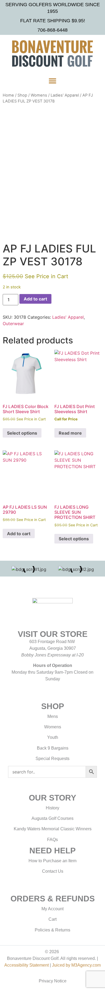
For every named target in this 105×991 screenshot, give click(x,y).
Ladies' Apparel (65, 95)
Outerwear (13, 323)
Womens (39, 95)
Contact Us (52, 871)
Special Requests (52, 758)
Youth (52, 737)
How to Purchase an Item (52, 860)
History (52, 808)
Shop (22, 95)
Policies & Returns (52, 930)
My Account (52, 908)
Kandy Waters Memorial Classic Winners (53, 829)
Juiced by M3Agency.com (76, 965)
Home (8, 95)
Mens (52, 716)
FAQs (52, 839)
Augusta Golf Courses (53, 818)
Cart (52, 919)
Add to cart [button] (18, 533)
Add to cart (35, 299)
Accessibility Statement (26, 965)
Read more (70, 433)
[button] (53, 81)
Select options (22, 433)
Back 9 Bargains (52, 748)
